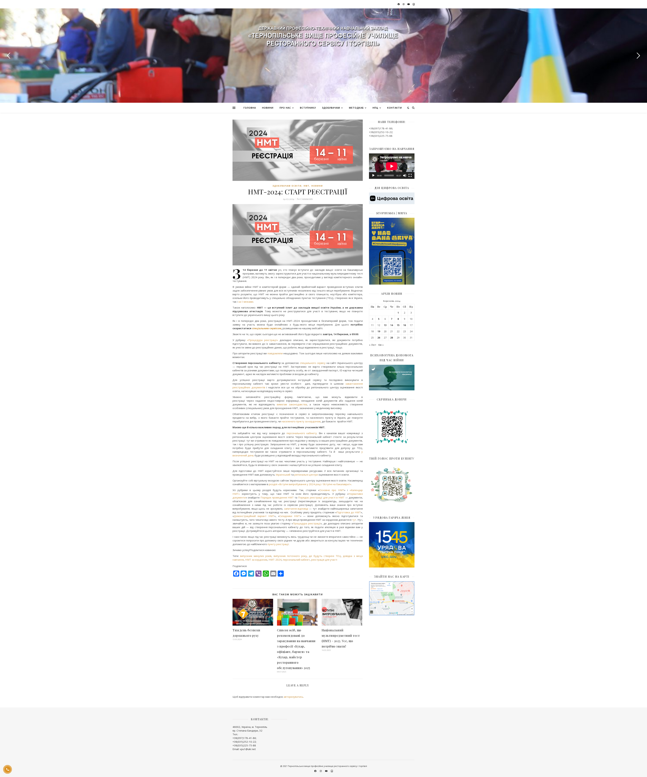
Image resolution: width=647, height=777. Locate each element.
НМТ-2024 (275, 559)
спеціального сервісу (313, 363)
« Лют (372, 344)
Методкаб (356, 107)
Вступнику (308, 107)
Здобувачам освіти (287, 185)
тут (354, 519)
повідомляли (275, 353)
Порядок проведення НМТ (277, 497)
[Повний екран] (410, 175)
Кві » (381, 344)
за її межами (245, 301)
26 (378, 337)
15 (398, 325)
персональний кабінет (296, 559)
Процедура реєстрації (306, 523)
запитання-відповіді (296, 508)
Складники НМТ (289, 516)
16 (404, 325)
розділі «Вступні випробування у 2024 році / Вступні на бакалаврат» (310, 484)
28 (391, 337)
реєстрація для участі (324, 559)
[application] (391, 166)
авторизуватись (293, 696)
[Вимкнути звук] (404, 175)
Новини (267, 107)
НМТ (306, 185)
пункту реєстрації (278, 544)
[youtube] (408, 4)
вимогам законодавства (292, 404)
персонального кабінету (302, 433)
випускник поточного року (290, 556)
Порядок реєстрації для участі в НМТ (321, 497)
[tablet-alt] (414, 4)
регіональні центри (306, 474)
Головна (249, 107)
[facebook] (399, 4)
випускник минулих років (255, 556)
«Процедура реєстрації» (262, 340)
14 (391, 325)
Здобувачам (331, 107)
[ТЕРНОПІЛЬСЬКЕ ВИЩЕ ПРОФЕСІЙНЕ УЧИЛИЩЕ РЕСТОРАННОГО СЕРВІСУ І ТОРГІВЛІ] (323, 37)
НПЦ (375, 107)
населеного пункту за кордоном (301, 421)
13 (385, 325)
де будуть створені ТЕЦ (325, 556)
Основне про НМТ (331, 490)
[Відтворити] (373, 175)
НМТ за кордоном (256, 559)
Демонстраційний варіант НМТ (254, 516)
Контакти (394, 107)
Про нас (285, 107)
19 (378, 331)
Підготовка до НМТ (348, 512)
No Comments (304, 199)
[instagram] (404, 4)
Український (283, 474)
